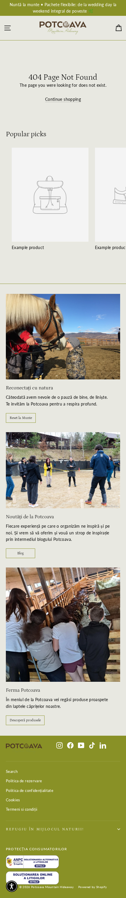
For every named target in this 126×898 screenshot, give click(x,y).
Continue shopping (63, 99)
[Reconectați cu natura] (63, 337)
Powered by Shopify (92, 887)
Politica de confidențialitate (29, 790)
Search (12, 771)
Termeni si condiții (22, 809)
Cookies (13, 800)
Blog (20, 553)
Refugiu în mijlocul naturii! (45, 829)
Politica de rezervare (24, 780)
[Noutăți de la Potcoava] (63, 470)
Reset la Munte (21, 418)
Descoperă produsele (25, 720)
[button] (12, 886)
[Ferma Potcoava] (63, 625)
